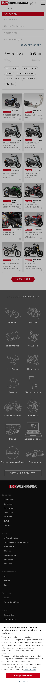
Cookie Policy (30, 670)
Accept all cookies (23, 675)
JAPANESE (23, 681)
